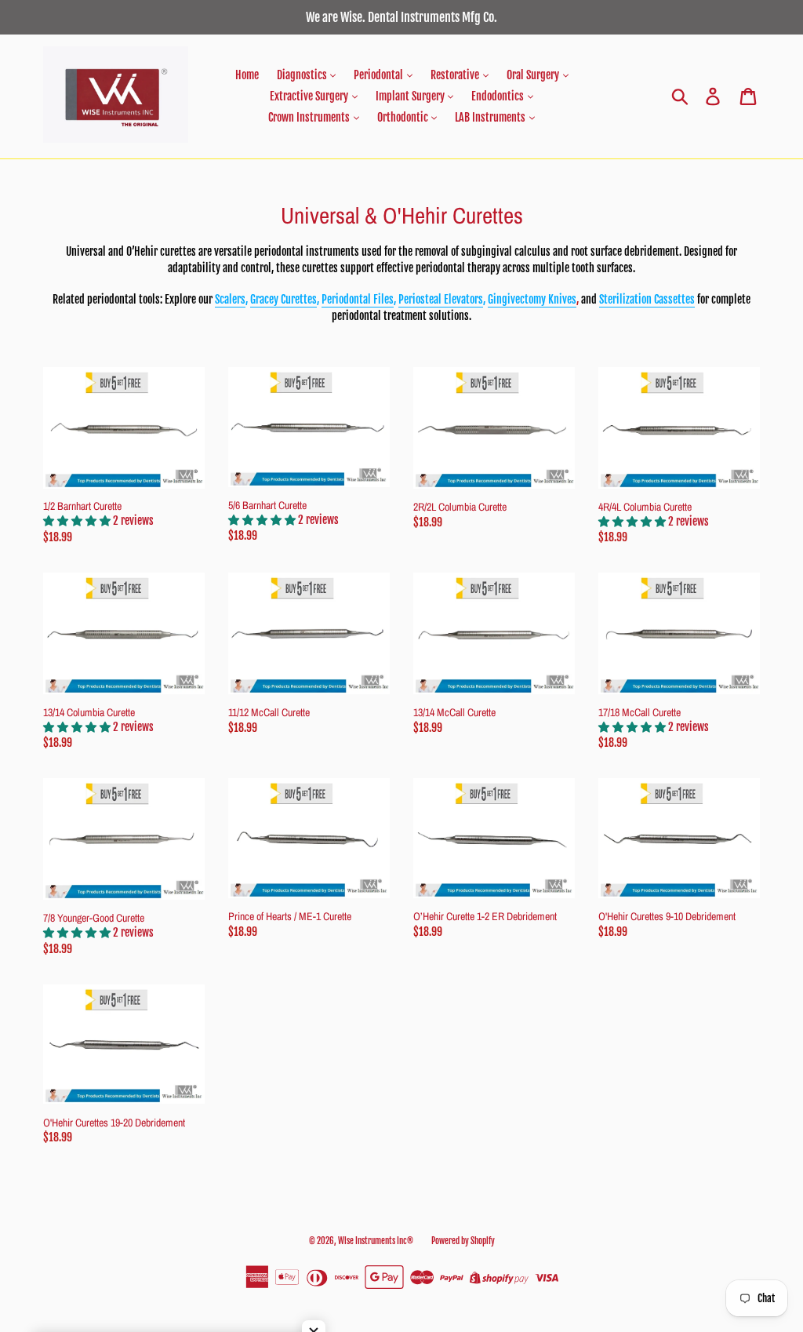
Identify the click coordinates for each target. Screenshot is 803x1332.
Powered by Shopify (463, 1241)
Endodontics (498, 96)
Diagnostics (303, 75)
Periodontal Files (358, 299)
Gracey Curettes (283, 299)
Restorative (456, 75)
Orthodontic (404, 117)
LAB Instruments (491, 117)
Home (247, 75)
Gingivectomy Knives (532, 299)
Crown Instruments (310, 117)
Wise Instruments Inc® (375, 1241)
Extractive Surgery (310, 96)
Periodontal (379, 75)
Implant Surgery (411, 96)
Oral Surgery (534, 75)
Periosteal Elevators (440, 299)
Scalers (230, 299)
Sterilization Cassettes (647, 299)
